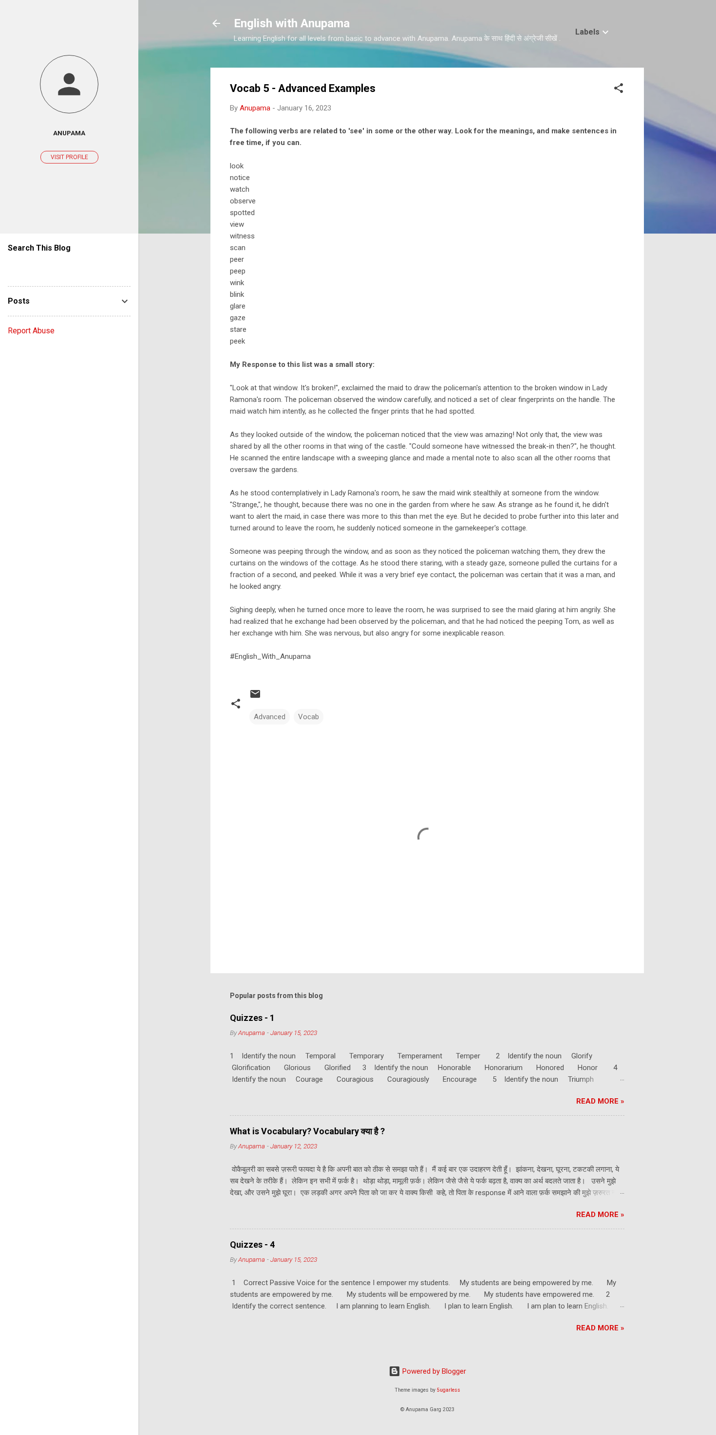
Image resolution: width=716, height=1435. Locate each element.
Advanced (269, 716)
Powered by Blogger (433, 1371)
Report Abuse (31, 330)
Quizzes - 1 (252, 1018)
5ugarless (448, 1390)
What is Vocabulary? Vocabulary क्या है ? (307, 1131)
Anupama (69, 133)
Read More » (600, 1101)
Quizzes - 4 (252, 1244)
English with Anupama (292, 23)
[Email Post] (255, 697)
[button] (618, 89)
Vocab (308, 716)
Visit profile (69, 157)
